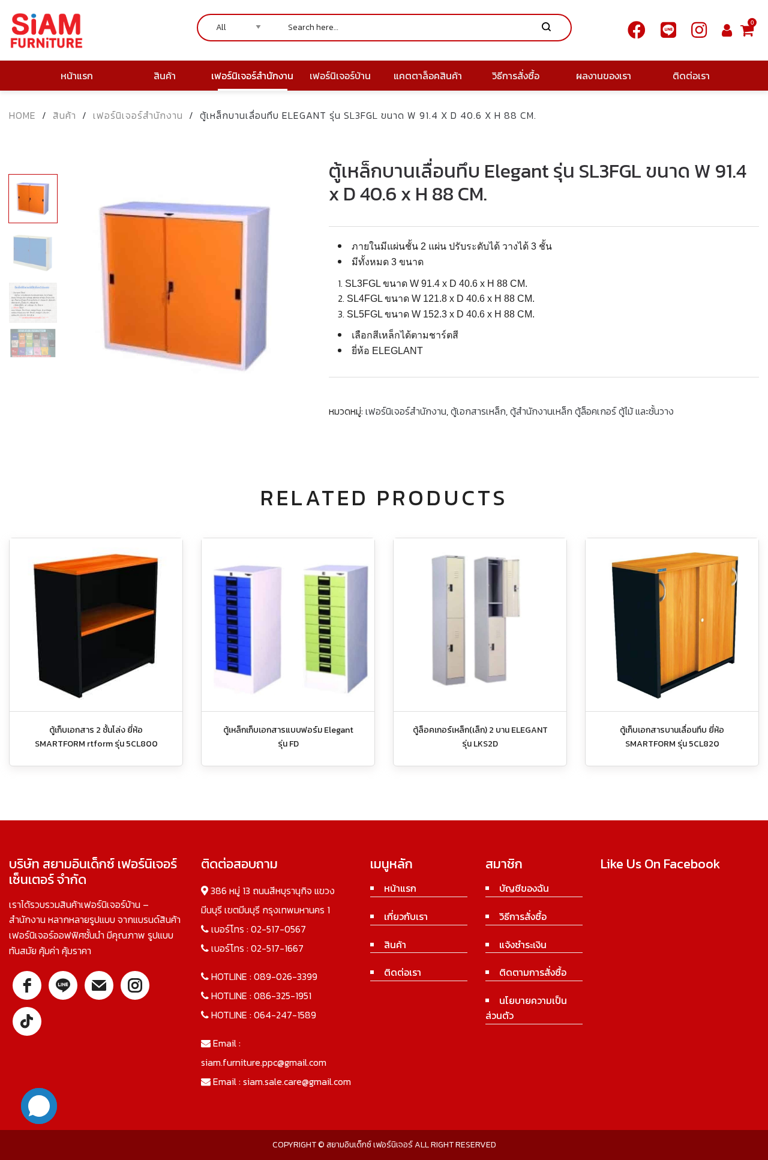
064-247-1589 (285, 1015)
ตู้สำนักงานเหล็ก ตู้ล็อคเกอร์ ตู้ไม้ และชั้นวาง (592, 411)
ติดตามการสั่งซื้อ (532, 972)
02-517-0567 (278, 929)
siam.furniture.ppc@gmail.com (263, 1062)
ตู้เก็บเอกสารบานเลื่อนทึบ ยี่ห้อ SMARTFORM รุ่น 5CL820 (672, 737)
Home (22, 115)
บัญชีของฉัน (524, 888)
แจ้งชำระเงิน (523, 944)
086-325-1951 (282, 995)
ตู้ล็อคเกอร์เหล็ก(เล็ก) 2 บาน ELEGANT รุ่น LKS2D (480, 737)
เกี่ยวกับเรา (406, 916)
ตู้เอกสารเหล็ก (478, 411)
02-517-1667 (277, 948)
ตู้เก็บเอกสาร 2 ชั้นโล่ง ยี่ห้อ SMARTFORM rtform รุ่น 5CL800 (96, 737)
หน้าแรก (400, 888)
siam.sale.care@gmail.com (297, 1081)
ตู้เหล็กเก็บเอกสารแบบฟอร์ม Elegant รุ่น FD (288, 737)
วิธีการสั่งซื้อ (523, 916)
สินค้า (64, 115)
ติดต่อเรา (402, 972)
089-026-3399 (285, 976)
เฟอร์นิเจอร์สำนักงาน (138, 115)
